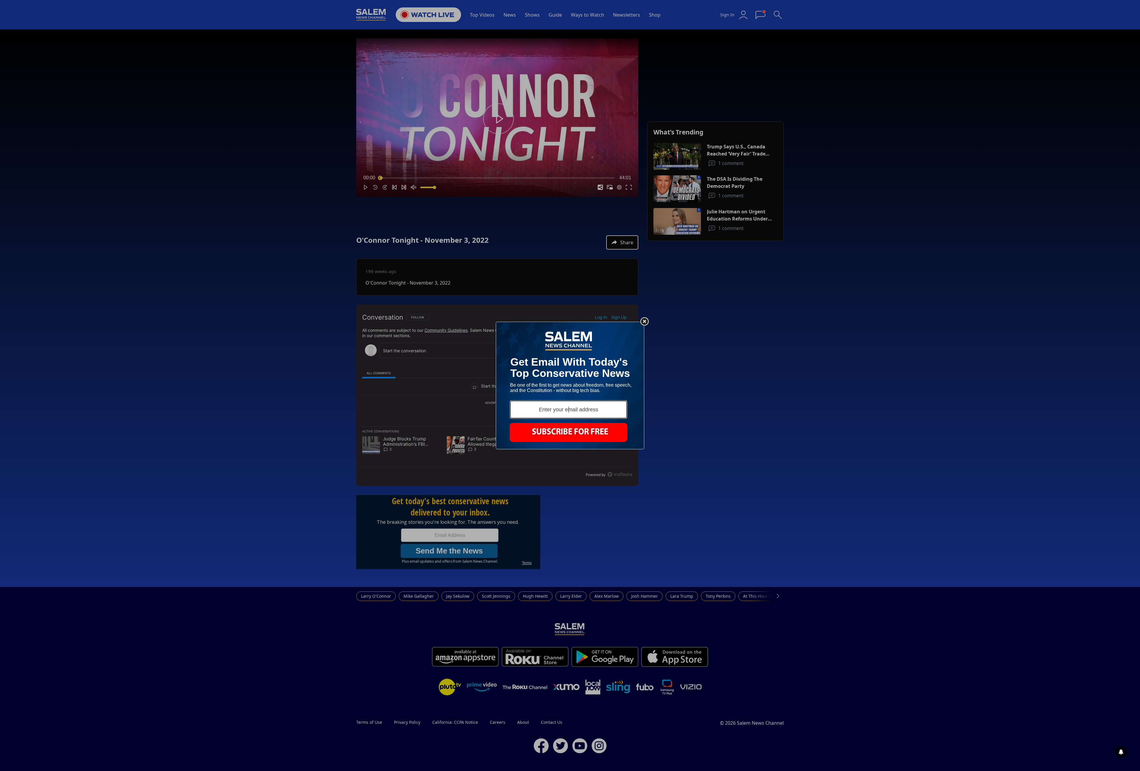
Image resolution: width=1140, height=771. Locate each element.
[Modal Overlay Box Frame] (570, 385)
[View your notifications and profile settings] (1121, 752)
